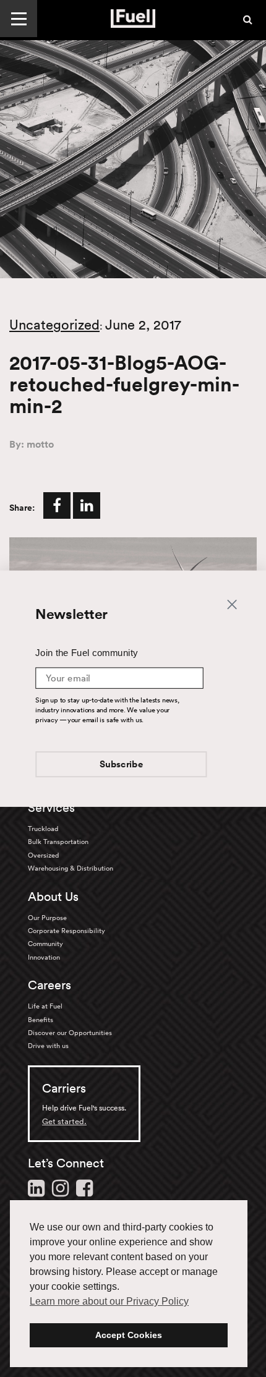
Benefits (40, 1020)
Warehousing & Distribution (70, 868)
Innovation (44, 957)
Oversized (43, 855)
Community (45, 944)
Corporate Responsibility (66, 931)
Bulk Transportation (58, 841)
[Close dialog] (231, 603)
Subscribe (122, 765)
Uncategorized (54, 325)
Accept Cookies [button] (128, 1335)
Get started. (64, 1121)
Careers (49, 985)
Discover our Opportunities (70, 1033)
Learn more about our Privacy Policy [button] (109, 1301)
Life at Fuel (45, 1006)
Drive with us (48, 1046)
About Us (53, 896)
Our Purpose (47, 918)
